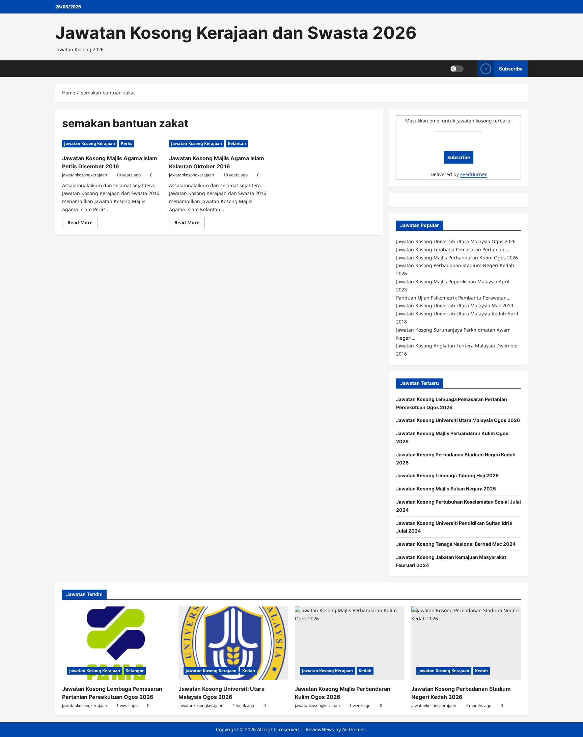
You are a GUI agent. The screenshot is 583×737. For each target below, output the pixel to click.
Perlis (126, 143)
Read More (82, 223)
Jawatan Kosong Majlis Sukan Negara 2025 (446, 488)
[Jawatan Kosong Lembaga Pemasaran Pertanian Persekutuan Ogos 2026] (117, 643)
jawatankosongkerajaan (84, 175)
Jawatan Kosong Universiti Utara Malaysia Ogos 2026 (458, 420)
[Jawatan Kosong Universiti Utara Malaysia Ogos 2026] (233, 643)
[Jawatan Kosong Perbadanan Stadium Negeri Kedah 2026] (466, 643)
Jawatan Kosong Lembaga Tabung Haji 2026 (447, 475)
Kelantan (237, 143)
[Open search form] (470, 68)
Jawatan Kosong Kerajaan (89, 143)
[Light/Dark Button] (457, 68)
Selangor (135, 671)
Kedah (248, 671)
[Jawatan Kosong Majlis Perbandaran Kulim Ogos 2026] (350, 643)
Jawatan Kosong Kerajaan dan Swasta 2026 (236, 33)
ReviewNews (320, 729)
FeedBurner (473, 174)
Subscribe (511, 68)
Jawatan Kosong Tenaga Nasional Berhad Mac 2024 (456, 544)
